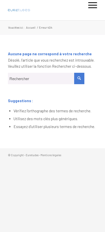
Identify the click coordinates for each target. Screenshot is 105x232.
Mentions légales (51, 155)
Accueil (30, 27)
